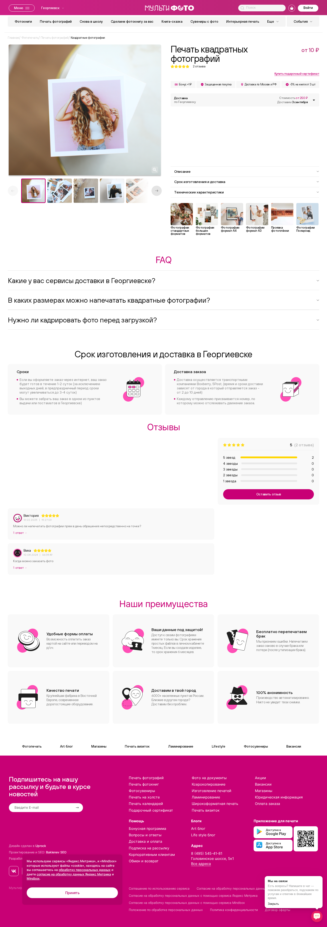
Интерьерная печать (242, 21)
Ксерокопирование (208, 784)
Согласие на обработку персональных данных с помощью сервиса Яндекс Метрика (193, 895)
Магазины (98, 746)
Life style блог (203, 835)
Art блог (66, 746)
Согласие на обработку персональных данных (232, 888)
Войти (308, 8)
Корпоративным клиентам (152, 854)
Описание (182, 171)
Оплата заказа (267, 803)
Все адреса (201, 863)
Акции (260, 778)
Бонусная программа (147, 828)
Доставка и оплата (145, 841)
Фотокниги (23, 21)
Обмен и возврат (144, 861)
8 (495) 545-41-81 (206, 853)
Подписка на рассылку (149, 848)
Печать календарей (146, 803)
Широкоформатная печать (215, 803)
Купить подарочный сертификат (297, 73)
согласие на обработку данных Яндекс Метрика (74, 874)
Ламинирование (180, 746)
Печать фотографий (56, 21)
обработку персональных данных (85, 870)
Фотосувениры (256, 746)
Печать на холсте (144, 797)
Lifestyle (218, 746)
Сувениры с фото (204, 21)
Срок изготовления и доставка (199, 182)
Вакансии (293, 746)
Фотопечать (32, 746)
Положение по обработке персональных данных (166, 910)
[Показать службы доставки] (314, 100)
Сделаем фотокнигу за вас (132, 21)
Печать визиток (137, 746)
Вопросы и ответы (145, 835)
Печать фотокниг (144, 784)
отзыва (199, 66)
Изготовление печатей (211, 790)
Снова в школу (91, 21)
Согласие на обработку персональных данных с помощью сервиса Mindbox (187, 903)
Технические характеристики (199, 192)
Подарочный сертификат (151, 810)
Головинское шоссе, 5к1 (212, 858)
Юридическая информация (279, 797)
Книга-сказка (171, 21)
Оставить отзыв (268, 494)
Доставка (185, 100)
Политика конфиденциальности (234, 910)
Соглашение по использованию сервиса (159, 888)
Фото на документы (209, 778)
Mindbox (33, 878)
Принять (72, 893)
